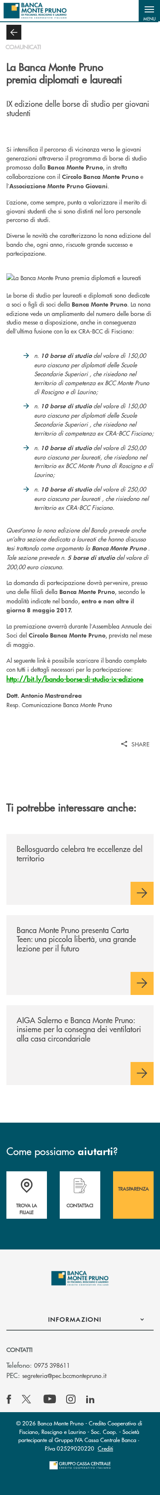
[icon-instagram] (71, 1399)
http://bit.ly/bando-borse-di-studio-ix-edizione (74, 679)
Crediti (105, 1448)
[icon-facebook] (9, 1399)
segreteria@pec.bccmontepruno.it (64, 1375)
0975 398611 (52, 1365)
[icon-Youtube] (49, 1399)
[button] (149, 10)
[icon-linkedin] (90, 1399)
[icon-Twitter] (27, 1399)
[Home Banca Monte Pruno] (35, 10)
